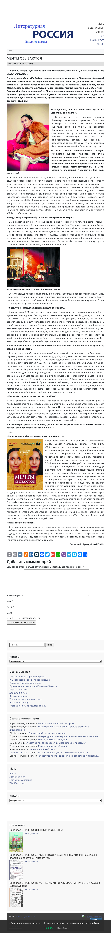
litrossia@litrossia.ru (26, 916)
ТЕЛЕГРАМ (97, 39)
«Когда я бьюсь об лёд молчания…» (28, 705)
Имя (10, 601)
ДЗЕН (100, 43)
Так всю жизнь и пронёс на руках (27, 676)
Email (10, 607)
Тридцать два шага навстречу (25, 699)
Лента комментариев (20, 780)
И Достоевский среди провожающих (29, 679)
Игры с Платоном (18, 689)
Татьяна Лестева (18, 752)
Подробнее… (63, 928)
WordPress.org (17, 783)
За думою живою (18, 696)
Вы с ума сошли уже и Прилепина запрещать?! (63, 752)
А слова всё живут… (20, 702)
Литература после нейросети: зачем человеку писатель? (68, 736)
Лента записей (17, 776)
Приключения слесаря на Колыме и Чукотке (33, 686)
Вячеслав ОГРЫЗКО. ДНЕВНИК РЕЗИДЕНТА (36, 829)
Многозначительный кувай (52, 739)
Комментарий (15, 595)
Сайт (9, 612)
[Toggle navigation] (10, 51)
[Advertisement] (21, 9)
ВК (102, 35)
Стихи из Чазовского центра (25, 683)
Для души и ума (18, 692)
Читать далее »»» (31, 834)
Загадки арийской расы (42, 749)
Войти (12, 773)
